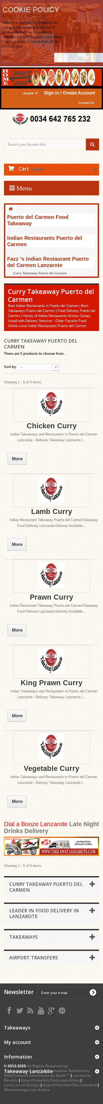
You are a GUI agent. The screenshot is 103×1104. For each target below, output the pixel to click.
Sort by (10, 367)
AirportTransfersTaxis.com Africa (51, 1080)
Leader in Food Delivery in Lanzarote (44, 913)
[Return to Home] (11, 209)
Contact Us (86, 102)
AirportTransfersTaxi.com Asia (70, 1085)
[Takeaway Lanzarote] (51, 119)
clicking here (12, 46)
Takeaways (23, 937)
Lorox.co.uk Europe (22, 1085)
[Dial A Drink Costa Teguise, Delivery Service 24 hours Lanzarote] (51, 847)
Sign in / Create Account (69, 92)
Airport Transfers (33, 957)
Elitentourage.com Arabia (26, 1090)
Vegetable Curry (51, 768)
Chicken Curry (52, 426)
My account (17, 1042)
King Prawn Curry (51, 683)
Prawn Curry (51, 597)
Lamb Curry (51, 512)
